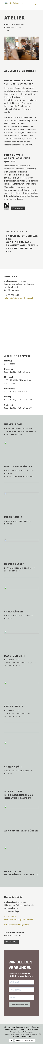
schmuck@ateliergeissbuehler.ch (18, 298)
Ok (11, 1040)
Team (6, 30)
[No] (40, 1034)
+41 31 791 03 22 (11, 916)
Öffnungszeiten (12, 27)
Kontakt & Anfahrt (14, 24)
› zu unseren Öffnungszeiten (16, 924)
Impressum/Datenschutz (25, 1040)
